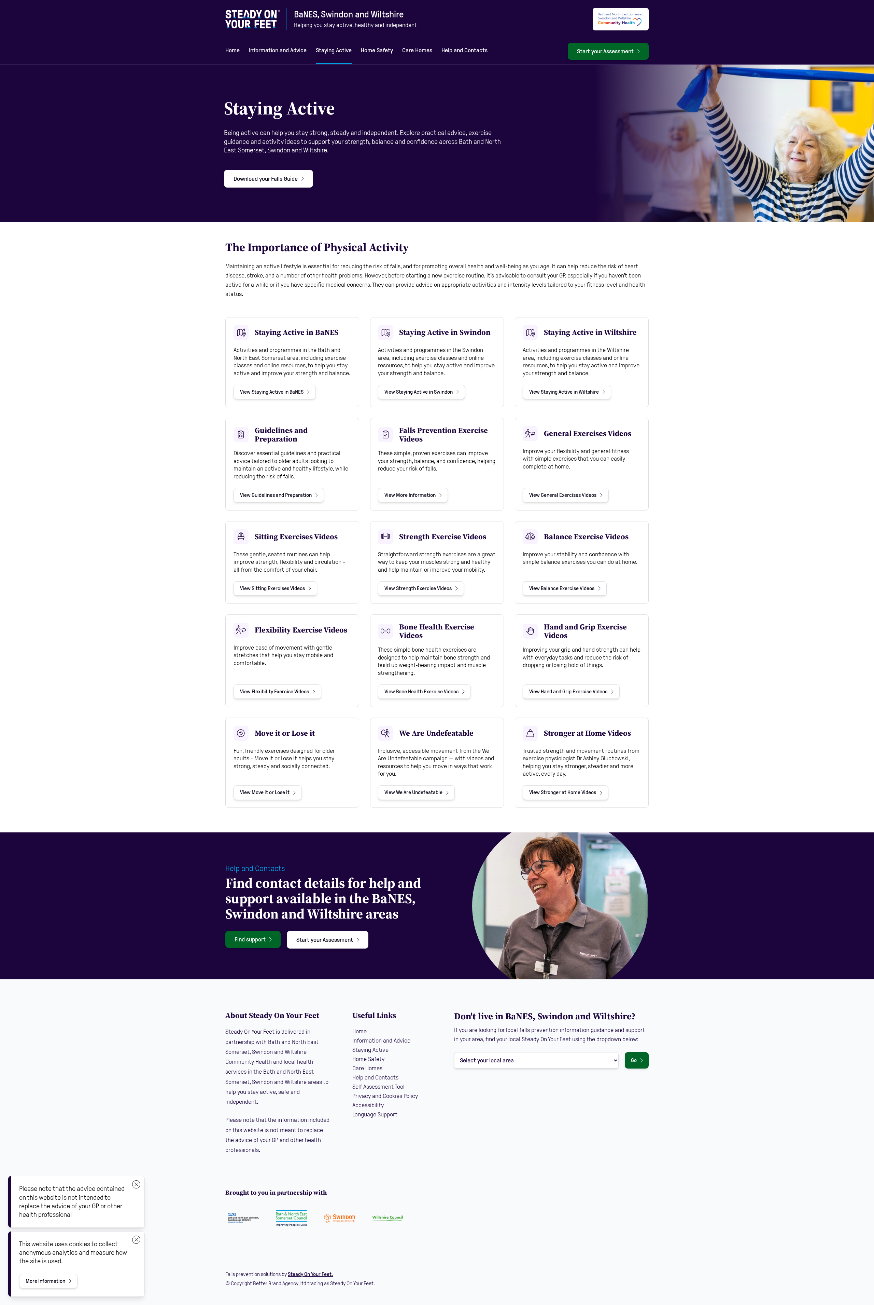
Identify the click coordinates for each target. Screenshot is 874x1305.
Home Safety (377, 50)
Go (634, 1060)
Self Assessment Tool (378, 1086)
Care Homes (417, 50)
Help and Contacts (464, 50)
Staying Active (334, 50)
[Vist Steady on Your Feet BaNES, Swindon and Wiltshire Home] (252, 19)
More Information (51, 1283)
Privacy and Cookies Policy (385, 1095)
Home (232, 50)
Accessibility (368, 1105)
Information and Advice (278, 50)
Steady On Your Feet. (310, 1274)
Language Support (374, 1114)
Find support (250, 939)
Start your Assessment (605, 51)
